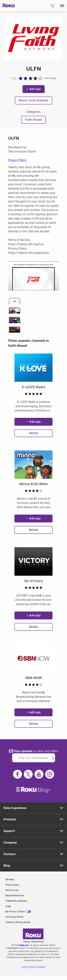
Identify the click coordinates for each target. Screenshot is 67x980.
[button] (62, 5)
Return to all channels (33, 100)
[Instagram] (49, 774)
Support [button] (9, 831)
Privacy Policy (17, 160)
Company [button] (10, 842)
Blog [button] (7, 865)
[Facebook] (17, 774)
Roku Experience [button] (15, 808)
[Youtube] (38, 774)
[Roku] (7, 5)
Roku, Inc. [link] (24, 945)
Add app (33, 89)
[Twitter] (28, 774)
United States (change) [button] (32, 967)
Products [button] (10, 819)
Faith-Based (33, 119)
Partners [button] (10, 854)
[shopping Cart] (52, 6)
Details (33, 433)
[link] (33, 789)
